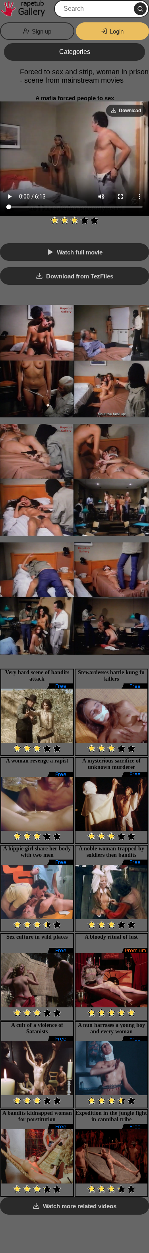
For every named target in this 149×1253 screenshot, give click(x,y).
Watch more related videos (79, 1206)
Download (130, 110)
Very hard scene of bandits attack (37, 675)
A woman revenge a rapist (37, 761)
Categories (74, 51)
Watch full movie (80, 252)
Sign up (41, 31)
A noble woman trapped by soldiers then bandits (111, 852)
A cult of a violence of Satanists (37, 1028)
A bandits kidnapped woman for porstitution (37, 1116)
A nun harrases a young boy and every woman (111, 1028)
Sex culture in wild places (37, 937)
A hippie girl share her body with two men (37, 852)
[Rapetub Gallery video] (26, 9)
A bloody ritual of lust (111, 937)
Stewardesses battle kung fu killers (111, 675)
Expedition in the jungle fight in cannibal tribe (111, 1116)
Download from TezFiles (79, 276)
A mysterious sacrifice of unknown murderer (111, 764)
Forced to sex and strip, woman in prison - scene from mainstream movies (84, 76)
